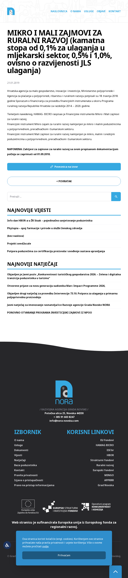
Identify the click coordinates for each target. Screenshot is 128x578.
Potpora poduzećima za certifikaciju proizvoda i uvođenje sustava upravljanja (56, 251)
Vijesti (18, 455)
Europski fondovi (103, 470)
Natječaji (20, 460)
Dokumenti (21, 450)
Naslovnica (59, 11)
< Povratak (64, 181)
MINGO (109, 475)
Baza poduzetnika (25, 465)
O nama (75, 11)
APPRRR (109, 480)
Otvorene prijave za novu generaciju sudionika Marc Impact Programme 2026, (56, 286)
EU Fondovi (107, 440)
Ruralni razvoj (105, 465)
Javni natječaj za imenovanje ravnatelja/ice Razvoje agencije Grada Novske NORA (58, 305)
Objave (101, 11)
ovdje (45, 546)
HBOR (110, 455)
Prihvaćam (64, 555)
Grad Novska (106, 485)
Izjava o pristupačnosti (28, 480)
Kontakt (115, 11)
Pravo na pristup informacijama (34, 485)
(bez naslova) (15, 236)
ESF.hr (110, 450)
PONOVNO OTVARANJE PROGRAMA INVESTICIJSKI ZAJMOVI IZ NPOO (49, 312)
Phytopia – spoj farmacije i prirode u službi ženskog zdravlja (44, 228)
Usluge (89, 11)
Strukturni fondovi (102, 460)
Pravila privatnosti (26, 475)
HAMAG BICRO (105, 445)
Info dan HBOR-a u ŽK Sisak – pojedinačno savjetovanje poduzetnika (49, 220)
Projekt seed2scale (19, 243)
